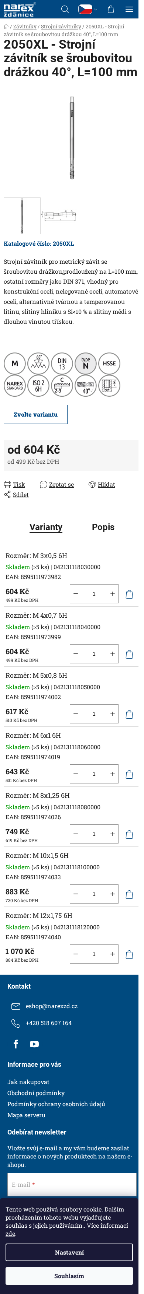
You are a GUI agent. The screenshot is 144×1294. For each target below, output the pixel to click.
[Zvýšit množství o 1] (112, 594)
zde (10, 1233)
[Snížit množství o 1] (75, 594)
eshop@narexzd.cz (52, 1006)
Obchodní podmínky (36, 1093)
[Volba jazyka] (87, 9)
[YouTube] (34, 1044)
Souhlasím (69, 1276)
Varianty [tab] (46, 527)
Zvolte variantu (36, 414)
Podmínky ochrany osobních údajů (56, 1104)
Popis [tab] (103, 527)
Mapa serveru (26, 1115)
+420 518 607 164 (49, 1023)
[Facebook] (15, 1044)
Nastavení (69, 1252)
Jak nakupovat (28, 1082)
